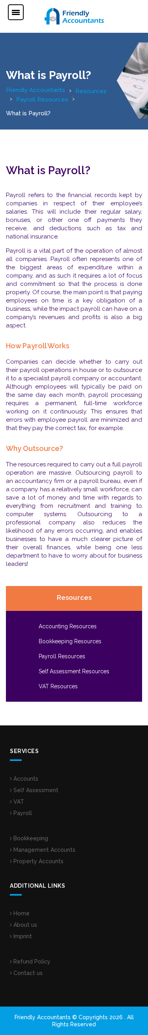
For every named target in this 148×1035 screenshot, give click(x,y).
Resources (91, 91)
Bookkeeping (30, 838)
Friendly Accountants (35, 90)
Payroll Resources (42, 99)
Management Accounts (43, 850)
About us (24, 925)
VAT (18, 801)
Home (21, 913)
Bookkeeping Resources (70, 641)
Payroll (22, 813)
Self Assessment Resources (74, 671)
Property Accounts (38, 861)
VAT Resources (58, 686)
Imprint (22, 936)
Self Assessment (35, 790)
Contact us (27, 973)
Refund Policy (31, 961)
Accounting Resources (68, 626)
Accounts (25, 779)
